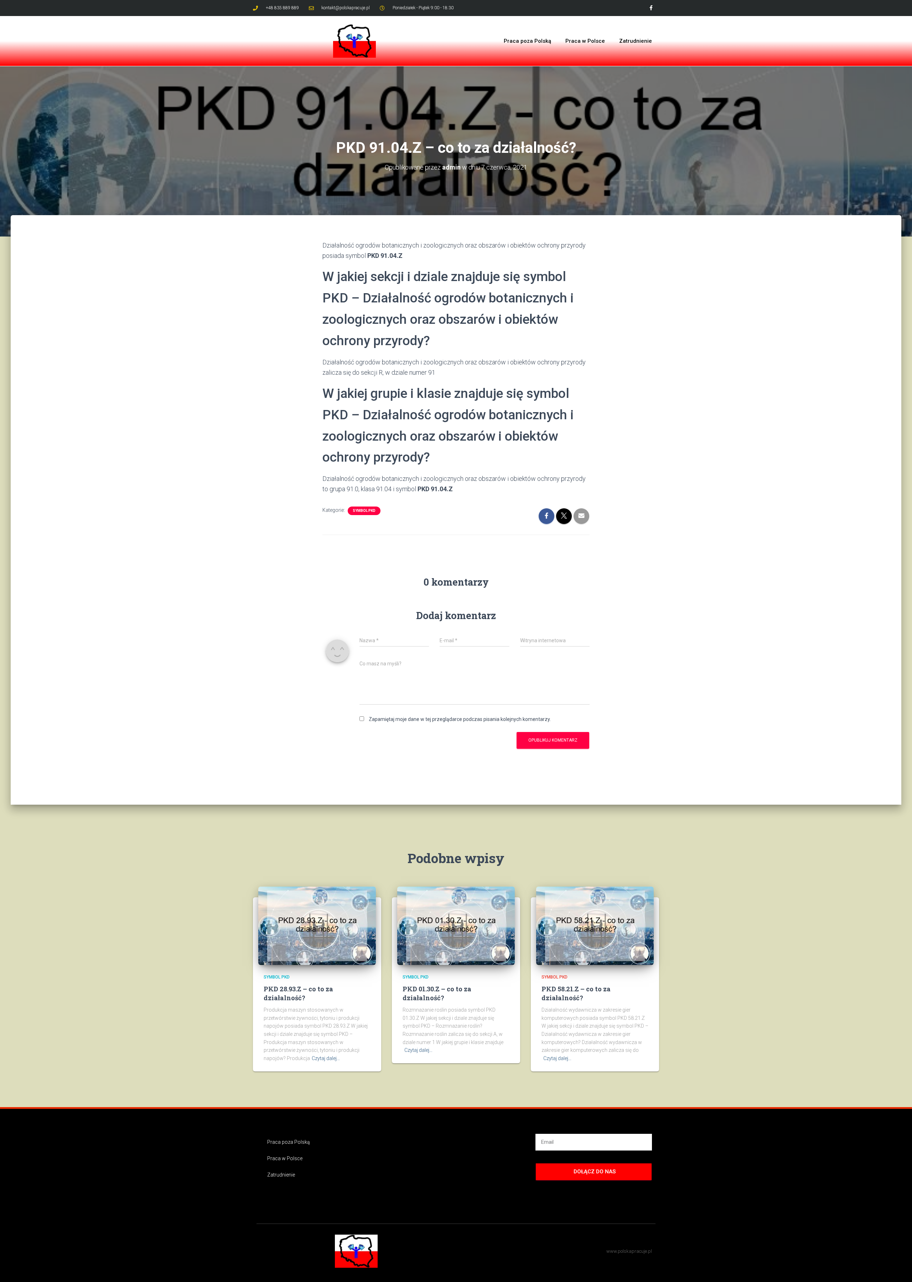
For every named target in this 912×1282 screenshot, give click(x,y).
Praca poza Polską (527, 41)
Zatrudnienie (635, 41)
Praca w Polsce (585, 41)
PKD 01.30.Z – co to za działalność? (437, 993)
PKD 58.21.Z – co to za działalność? (576, 993)
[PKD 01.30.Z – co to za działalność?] (456, 925)
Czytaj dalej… (326, 1058)
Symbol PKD (364, 511)
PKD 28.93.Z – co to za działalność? (298, 993)
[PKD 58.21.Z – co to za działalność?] (595, 925)
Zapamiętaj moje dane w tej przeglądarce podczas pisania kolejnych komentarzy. (460, 719)
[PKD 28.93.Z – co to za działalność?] (317, 925)
